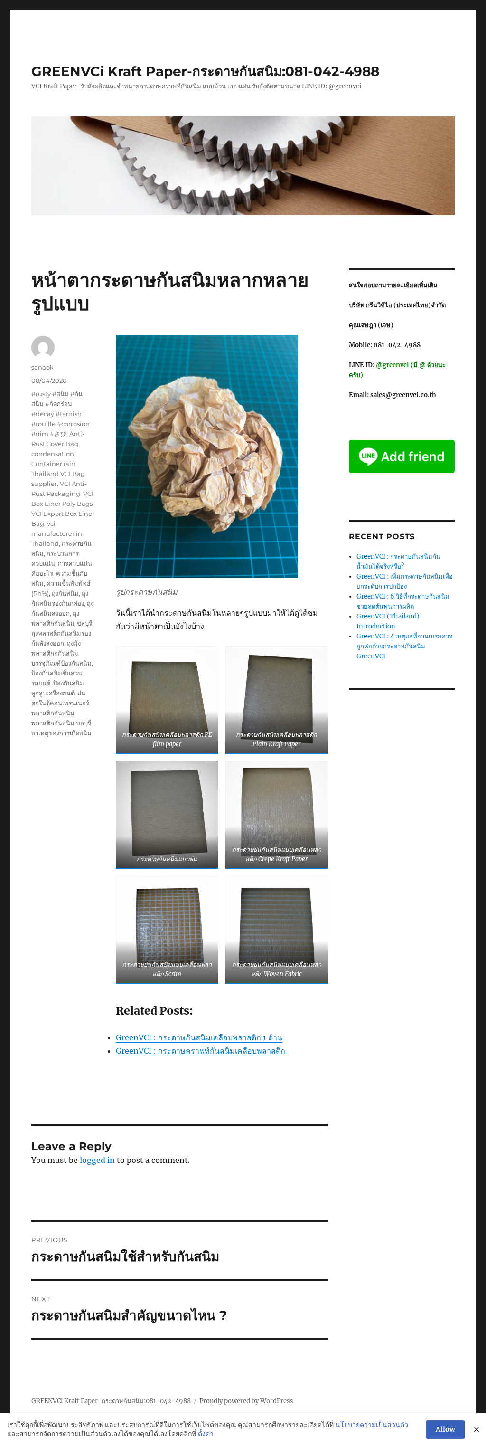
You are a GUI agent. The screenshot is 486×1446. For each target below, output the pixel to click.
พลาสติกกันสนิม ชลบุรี (61, 723)
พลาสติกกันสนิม (53, 713)
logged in (97, 1160)
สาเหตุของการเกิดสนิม (61, 733)
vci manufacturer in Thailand (56, 533)
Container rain (53, 463)
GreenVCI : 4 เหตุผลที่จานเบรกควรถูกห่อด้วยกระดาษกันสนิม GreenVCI (404, 646)
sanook (42, 367)
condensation (52, 453)
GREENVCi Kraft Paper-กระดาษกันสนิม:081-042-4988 (205, 71)
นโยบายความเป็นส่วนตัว (372, 1424)
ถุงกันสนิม (65, 593)
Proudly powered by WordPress (246, 1401)
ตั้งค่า (206, 1433)
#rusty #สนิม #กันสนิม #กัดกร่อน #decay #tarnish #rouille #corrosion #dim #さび (60, 414)
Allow (445, 1429)
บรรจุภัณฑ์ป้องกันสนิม (61, 663)
